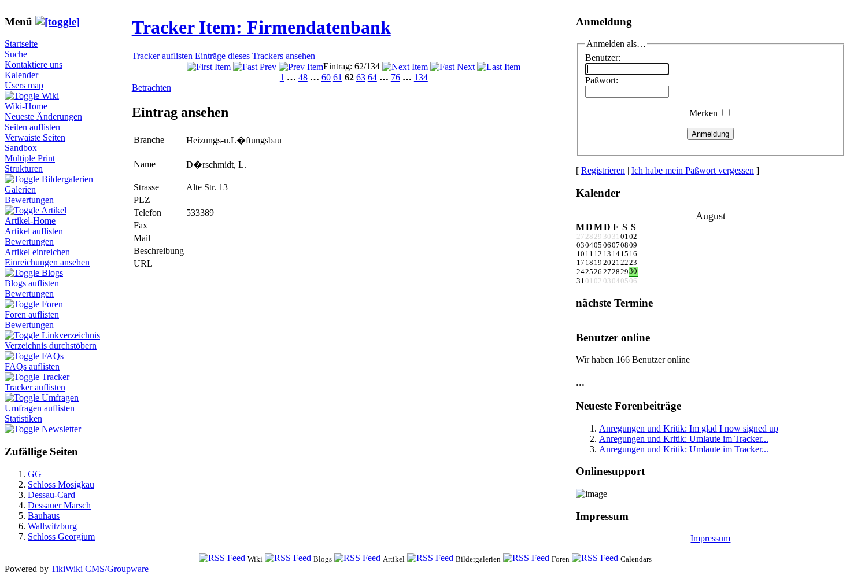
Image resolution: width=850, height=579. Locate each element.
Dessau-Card (51, 495)
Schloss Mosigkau (61, 484)
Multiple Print (30, 158)
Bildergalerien (67, 179)
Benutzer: (602, 57)
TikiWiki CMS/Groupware (100, 569)
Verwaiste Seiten (35, 137)
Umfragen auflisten (40, 408)
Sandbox (21, 148)
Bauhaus (44, 516)
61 (337, 77)
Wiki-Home (26, 106)
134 (421, 77)
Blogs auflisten (32, 283)
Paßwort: (601, 80)
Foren (52, 304)
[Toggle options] (23, 96)
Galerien (20, 189)
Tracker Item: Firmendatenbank (261, 27)
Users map (24, 85)
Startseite (21, 44)
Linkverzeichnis (71, 335)
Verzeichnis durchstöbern (51, 346)
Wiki (50, 96)
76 (395, 77)
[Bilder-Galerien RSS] (430, 558)
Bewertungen (29, 200)
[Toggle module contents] (57, 22)
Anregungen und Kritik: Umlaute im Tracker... (683, 439)
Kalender (21, 75)
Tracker (55, 377)
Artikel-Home (30, 221)
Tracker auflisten (35, 387)
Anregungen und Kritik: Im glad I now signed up (688, 428)
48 (303, 77)
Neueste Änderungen (43, 116)
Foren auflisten (32, 314)
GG (35, 474)
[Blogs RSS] (288, 558)
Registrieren (603, 170)
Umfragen (60, 398)
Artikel (53, 210)
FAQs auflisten (32, 366)
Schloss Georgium (61, 536)
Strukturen (24, 169)
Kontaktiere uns (33, 64)
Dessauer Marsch (59, 505)
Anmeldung (710, 134)
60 (326, 77)
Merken (703, 113)
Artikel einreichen (37, 252)
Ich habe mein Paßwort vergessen (692, 170)
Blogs (52, 273)
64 (372, 77)
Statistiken (23, 418)
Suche (16, 54)
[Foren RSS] (526, 558)
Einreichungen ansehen (47, 262)
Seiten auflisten (32, 127)
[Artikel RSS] (357, 558)
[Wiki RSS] (222, 558)
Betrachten (151, 88)
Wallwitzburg (52, 526)
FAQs (53, 356)
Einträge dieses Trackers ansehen (255, 56)
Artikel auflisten (34, 231)
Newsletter (61, 429)
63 (360, 77)
